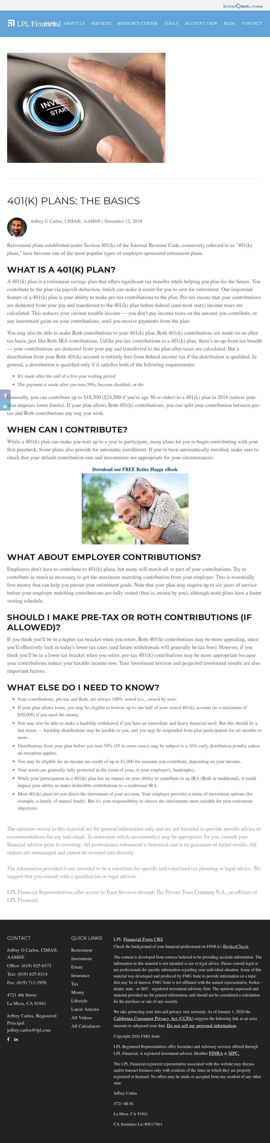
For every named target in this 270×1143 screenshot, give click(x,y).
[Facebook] (5, 395)
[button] (74, 23)
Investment (81, 958)
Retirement (81, 950)
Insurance (80, 975)
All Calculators (85, 1026)
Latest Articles (85, 1009)
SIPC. (234, 1053)
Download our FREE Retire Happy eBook (135, 469)
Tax (74, 983)
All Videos (81, 1017)
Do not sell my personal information (201, 1025)
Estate (77, 967)
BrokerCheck (235, 946)
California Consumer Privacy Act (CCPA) (154, 1018)
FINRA (216, 1053)
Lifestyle (79, 1000)
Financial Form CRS (143, 939)
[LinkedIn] (5, 405)
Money (77, 992)
